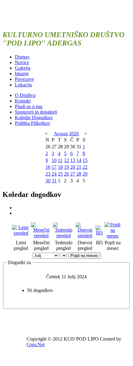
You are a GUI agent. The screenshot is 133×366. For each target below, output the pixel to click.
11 (60, 160)
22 (85, 167)
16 (47, 167)
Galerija (22, 68)
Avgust (61, 133)
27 (72, 173)
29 (85, 173)
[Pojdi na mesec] (113, 235)
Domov (22, 56)
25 (60, 173)
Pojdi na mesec (84, 255)
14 (78, 160)
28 (78, 173)
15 (85, 160)
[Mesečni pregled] (41, 235)
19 (66, 167)
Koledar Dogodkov (34, 117)
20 (72, 167)
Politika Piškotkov (32, 123)
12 (66, 160)
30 (47, 180)
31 (54, 180)
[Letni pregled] (21, 233)
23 (47, 173)
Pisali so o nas (28, 106)
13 (72, 160)
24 (54, 173)
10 (54, 160)
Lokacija (23, 84)
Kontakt (23, 100)
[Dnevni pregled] (85, 235)
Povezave (24, 79)
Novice (22, 62)
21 (78, 167)
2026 (74, 133)
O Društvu (25, 95)
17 (54, 167)
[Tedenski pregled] (64, 235)
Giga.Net (36, 344)
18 (60, 167)
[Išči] (99, 232)
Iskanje (22, 73)
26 (66, 173)
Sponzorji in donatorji (36, 112)
